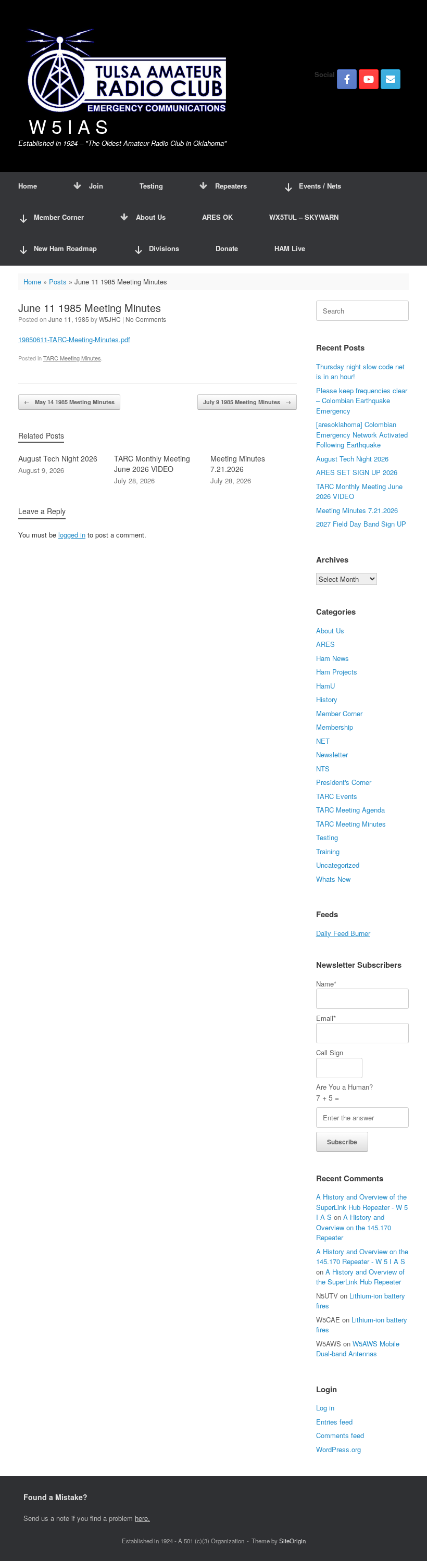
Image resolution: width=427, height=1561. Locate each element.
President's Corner (343, 782)
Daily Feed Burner (343, 933)
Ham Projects (336, 672)
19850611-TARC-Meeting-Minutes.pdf (74, 339)
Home (27, 186)
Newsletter (332, 754)
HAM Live (289, 248)
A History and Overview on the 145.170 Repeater (353, 1227)
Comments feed (340, 1435)
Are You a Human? (344, 1092)
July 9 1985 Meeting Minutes (247, 402)
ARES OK (217, 217)
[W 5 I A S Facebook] (347, 79)
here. (142, 1518)
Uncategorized (337, 865)
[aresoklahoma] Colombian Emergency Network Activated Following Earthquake (362, 434)
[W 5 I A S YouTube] (369, 79)
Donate (227, 248)
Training (328, 851)
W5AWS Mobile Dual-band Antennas (357, 1349)
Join (96, 186)
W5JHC (110, 319)
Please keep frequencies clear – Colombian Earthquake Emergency (361, 400)
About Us (151, 217)
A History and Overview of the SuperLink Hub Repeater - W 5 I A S (362, 1207)
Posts (58, 281)
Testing (151, 186)
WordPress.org (338, 1449)
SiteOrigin (292, 1541)
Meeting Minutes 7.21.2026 (357, 510)
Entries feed (334, 1422)
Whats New (333, 879)
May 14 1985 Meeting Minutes (69, 402)
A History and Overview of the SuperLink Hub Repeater (360, 1277)
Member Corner (339, 713)
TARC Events (336, 796)
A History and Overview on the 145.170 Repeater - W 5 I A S (362, 1256)
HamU (325, 686)
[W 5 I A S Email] (390, 79)
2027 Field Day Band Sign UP (361, 524)
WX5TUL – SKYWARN (303, 217)
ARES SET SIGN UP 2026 (356, 472)
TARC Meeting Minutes (72, 358)
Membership (334, 727)
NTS (323, 768)
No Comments (145, 319)
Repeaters (231, 186)
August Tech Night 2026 (352, 459)
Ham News (332, 658)
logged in (71, 535)
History (326, 699)
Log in (325, 1408)
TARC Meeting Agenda (350, 810)
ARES (325, 644)
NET (323, 741)
